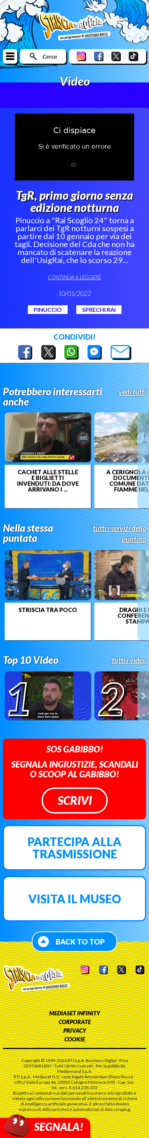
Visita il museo (74, 899)
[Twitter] (116, 56)
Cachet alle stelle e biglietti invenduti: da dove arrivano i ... (48, 480)
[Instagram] (81, 56)
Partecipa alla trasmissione (74, 848)
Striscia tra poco (47, 610)
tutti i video (129, 660)
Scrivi (75, 800)
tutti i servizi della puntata (119, 533)
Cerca (50, 56)
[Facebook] (98, 56)
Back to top (80, 941)
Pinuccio (48, 309)
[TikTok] (133, 56)
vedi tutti (132, 391)
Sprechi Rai (99, 309)
